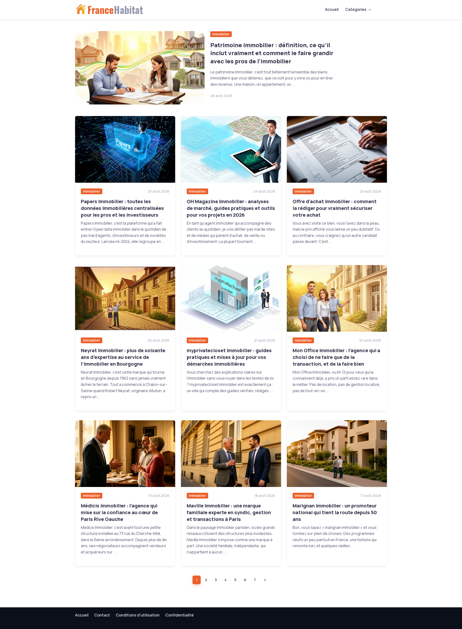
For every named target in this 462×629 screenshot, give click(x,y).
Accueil (332, 9)
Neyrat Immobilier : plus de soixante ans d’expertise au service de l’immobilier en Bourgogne (123, 357)
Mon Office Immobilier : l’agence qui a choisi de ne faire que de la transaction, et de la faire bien (336, 357)
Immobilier (221, 34)
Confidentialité (179, 615)
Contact (102, 615)
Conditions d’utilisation (138, 615)
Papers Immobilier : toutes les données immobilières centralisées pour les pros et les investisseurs (122, 208)
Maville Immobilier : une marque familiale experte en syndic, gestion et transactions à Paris (229, 512)
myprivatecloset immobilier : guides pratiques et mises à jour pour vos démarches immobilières (229, 357)
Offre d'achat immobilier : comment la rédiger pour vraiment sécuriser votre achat (335, 208)
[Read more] (140, 67)
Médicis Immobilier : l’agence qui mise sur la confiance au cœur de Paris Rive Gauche (119, 512)
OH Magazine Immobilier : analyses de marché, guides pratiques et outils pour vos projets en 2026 (231, 208)
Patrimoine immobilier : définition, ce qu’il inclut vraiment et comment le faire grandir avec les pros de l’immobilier (271, 53)
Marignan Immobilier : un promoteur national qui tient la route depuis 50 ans (335, 512)
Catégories (355, 9)
